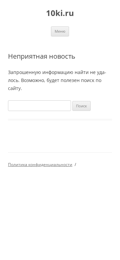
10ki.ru (60, 13)
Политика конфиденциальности (40, 164)
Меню (60, 31)
